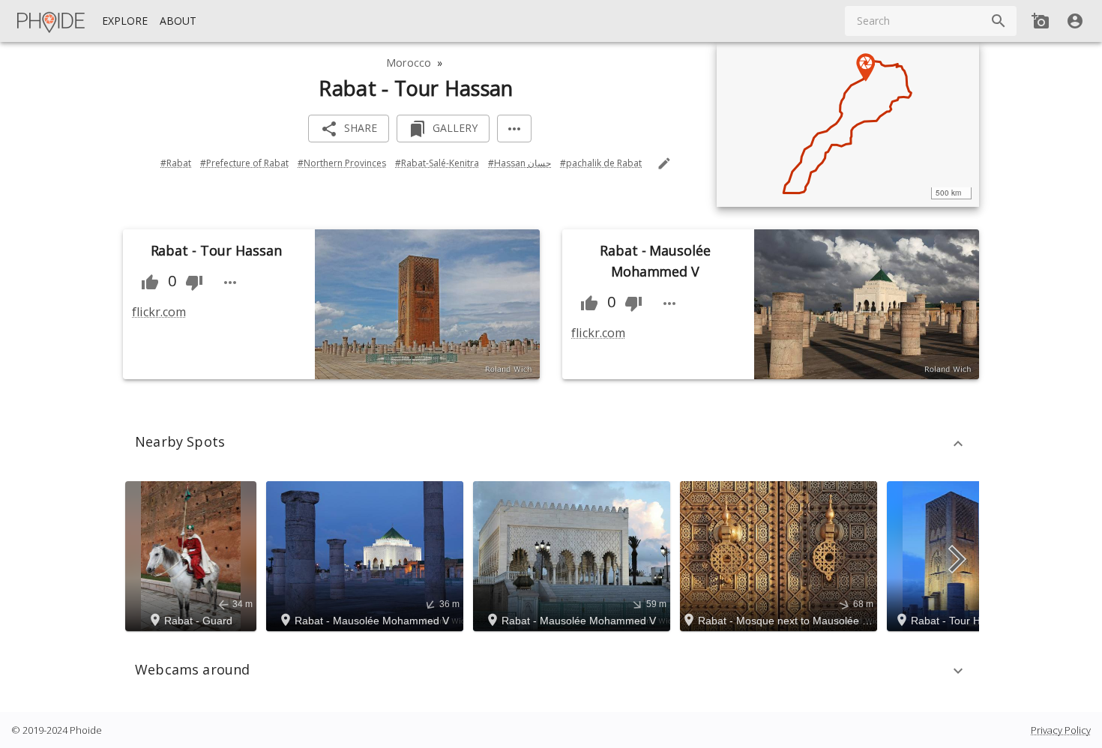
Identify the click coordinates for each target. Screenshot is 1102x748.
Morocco (408, 62)
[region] (848, 124)
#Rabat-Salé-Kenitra (437, 163)
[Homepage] (51, 21)
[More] (514, 128)
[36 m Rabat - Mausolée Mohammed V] (367, 554)
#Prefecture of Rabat (244, 163)
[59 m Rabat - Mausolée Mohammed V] (574, 554)
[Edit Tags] (664, 163)
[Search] (999, 21)
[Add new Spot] (1041, 21)
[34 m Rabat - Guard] (193, 554)
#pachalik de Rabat (601, 163)
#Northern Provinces (342, 163)
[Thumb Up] (150, 283)
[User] (1075, 21)
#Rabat (175, 163)
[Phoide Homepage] (51, 21)
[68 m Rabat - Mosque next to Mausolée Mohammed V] (781, 554)
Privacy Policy (1061, 730)
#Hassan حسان (519, 163)
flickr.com (158, 312)
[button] (551, 443)
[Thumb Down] (194, 283)
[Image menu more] (230, 283)
